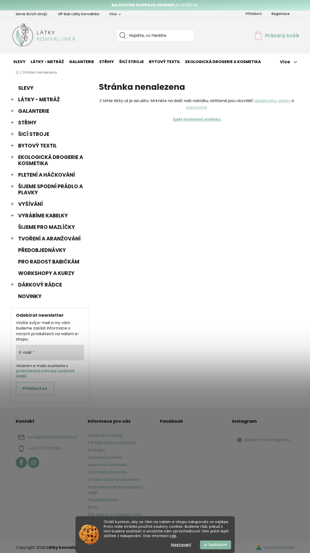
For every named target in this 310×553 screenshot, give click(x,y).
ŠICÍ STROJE (33, 134)
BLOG (93, 507)
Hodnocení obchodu (107, 465)
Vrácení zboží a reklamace (114, 479)
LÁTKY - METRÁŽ (39, 99)
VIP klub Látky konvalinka (78, 14)
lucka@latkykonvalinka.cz (52, 437)
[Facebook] (21, 462)
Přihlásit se (35, 388)
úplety (284, 101)
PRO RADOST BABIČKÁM (48, 261)
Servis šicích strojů (31, 14)
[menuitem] (19, 61)
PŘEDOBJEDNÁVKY (42, 250)
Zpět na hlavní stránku (197, 119)
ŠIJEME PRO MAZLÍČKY (46, 227)
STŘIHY (27, 122)
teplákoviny (265, 101)
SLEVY (26, 88)
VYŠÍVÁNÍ (30, 204)
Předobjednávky (103, 500)
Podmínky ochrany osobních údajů (115, 489)
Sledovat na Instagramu (267, 440)
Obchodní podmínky (108, 472)
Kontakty (96, 450)
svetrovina (196, 107)
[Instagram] (33, 462)
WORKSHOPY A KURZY (46, 273)
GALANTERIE (33, 111)
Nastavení (181, 544)
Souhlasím (218, 544)
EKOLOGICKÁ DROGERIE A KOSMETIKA (50, 160)
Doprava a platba (105, 457)
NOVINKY (30, 296)
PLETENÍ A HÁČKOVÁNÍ (46, 174)
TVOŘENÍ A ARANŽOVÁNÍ (49, 238)
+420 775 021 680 (44, 448)
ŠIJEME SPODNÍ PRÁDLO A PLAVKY (50, 189)
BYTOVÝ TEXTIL (37, 145)
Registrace (281, 13)
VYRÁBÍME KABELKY (43, 215)
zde (173, 536)
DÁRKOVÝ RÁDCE (40, 284)
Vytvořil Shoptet (279, 547)
